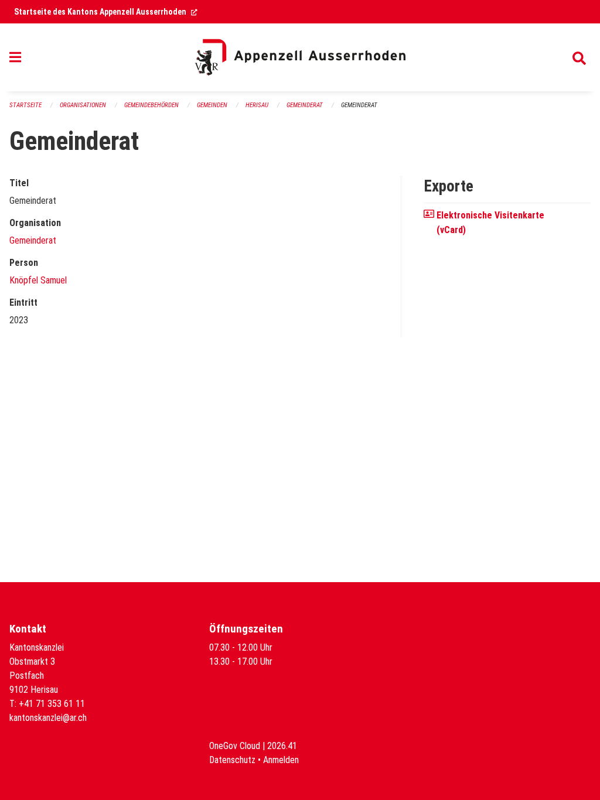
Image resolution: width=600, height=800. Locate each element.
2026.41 (282, 745)
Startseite (25, 105)
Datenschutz (232, 759)
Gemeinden (212, 105)
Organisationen (83, 105)
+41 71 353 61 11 (52, 703)
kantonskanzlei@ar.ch (48, 717)
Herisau (257, 105)
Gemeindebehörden (151, 105)
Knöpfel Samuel (38, 280)
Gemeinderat (305, 105)
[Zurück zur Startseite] (300, 57)
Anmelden (281, 759)
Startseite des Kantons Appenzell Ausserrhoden (105, 11)
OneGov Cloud (234, 745)
